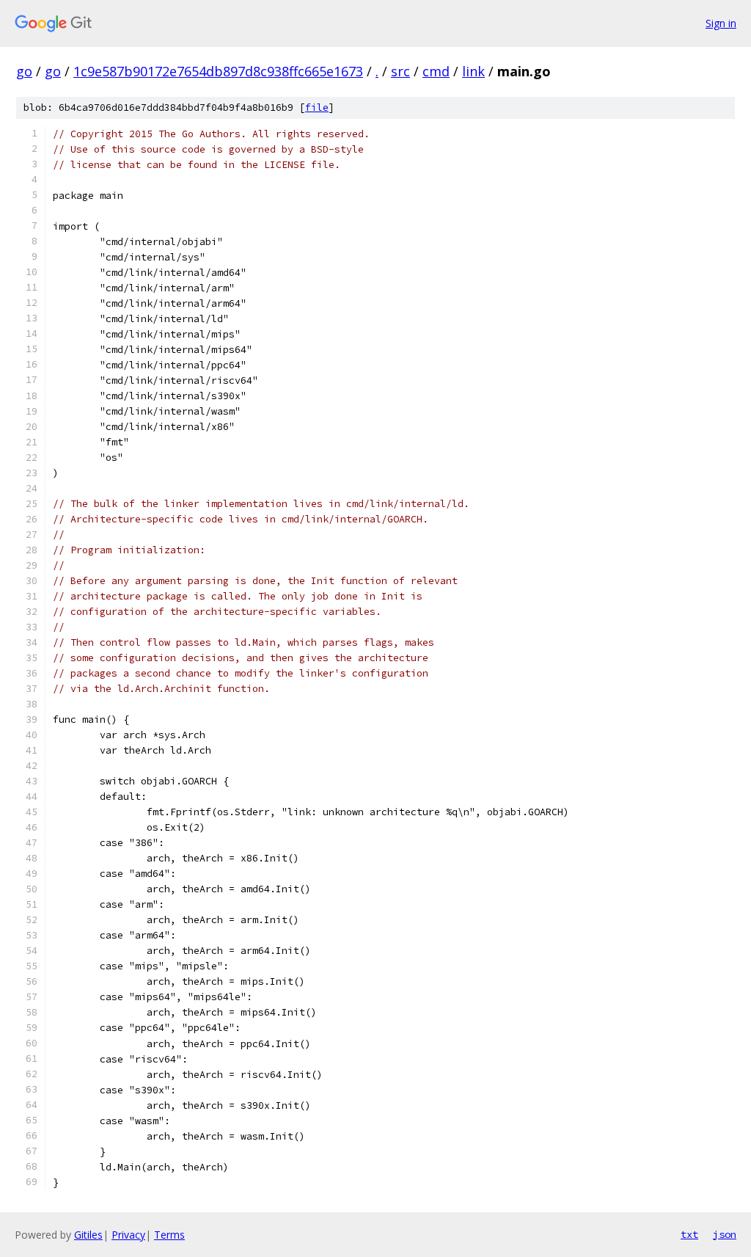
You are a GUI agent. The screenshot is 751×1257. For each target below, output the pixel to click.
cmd (436, 71)
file (317, 107)
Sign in (721, 23)
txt (689, 1234)
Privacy (128, 1235)
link (473, 71)
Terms (169, 1235)
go (24, 71)
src (400, 71)
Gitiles (88, 1235)
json (724, 1234)
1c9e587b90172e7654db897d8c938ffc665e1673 (218, 71)
